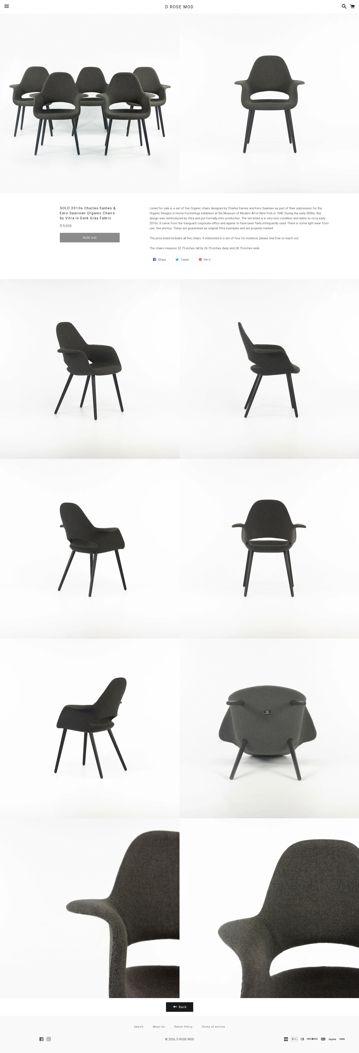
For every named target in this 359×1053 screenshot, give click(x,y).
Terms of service (213, 1026)
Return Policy (183, 1026)
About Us (159, 1026)
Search (139, 1026)
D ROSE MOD (179, 6)
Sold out (90, 237)
